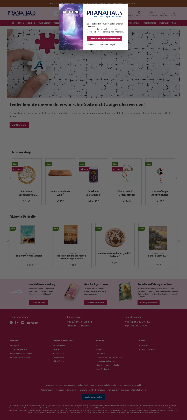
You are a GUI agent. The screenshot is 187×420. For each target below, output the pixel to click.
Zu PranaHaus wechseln (105, 38)
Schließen (91, 45)
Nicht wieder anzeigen (107, 45)
